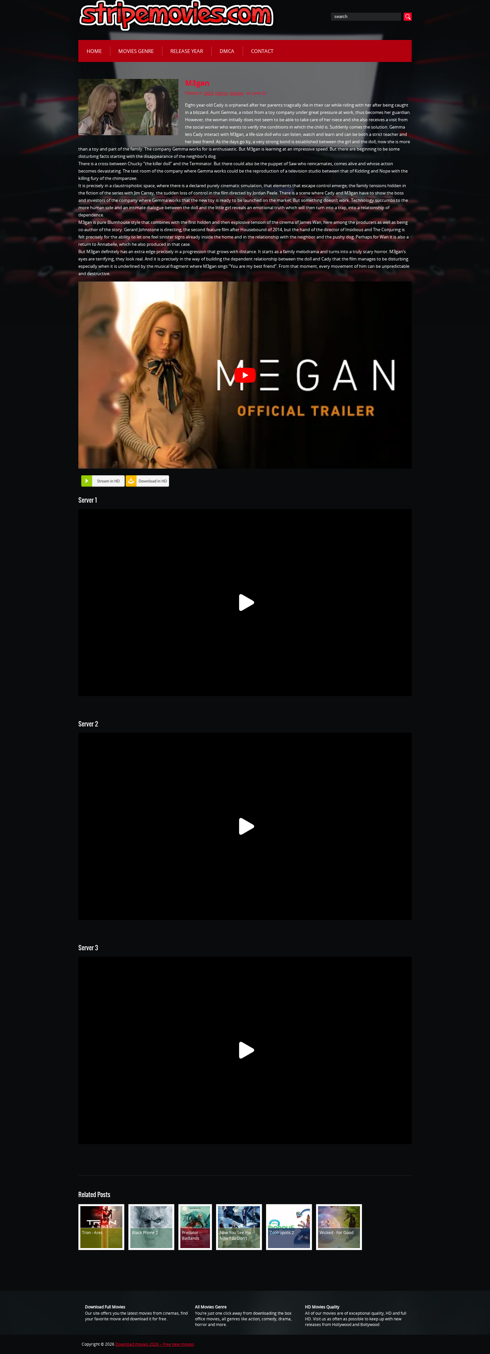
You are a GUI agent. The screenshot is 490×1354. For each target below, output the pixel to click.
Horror (221, 93)
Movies (236, 93)
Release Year (186, 51)
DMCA (227, 51)
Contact (262, 51)
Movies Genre (136, 51)
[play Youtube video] (245, 375)
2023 (208, 93)
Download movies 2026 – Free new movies (154, 1344)
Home (94, 51)
